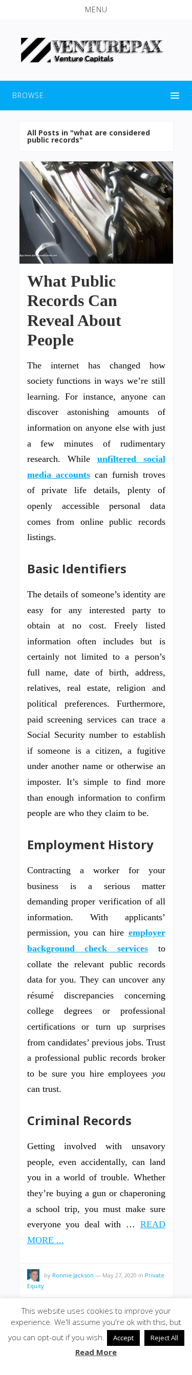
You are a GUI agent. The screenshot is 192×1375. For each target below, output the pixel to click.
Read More (96, 1352)
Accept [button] (123, 1337)
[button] (96, 10)
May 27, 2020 (119, 1275)
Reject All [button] (164, 1337)
